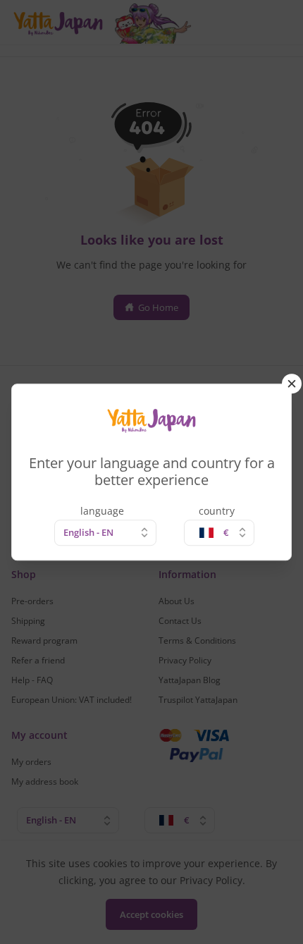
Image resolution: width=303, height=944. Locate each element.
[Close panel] (292, 383)
